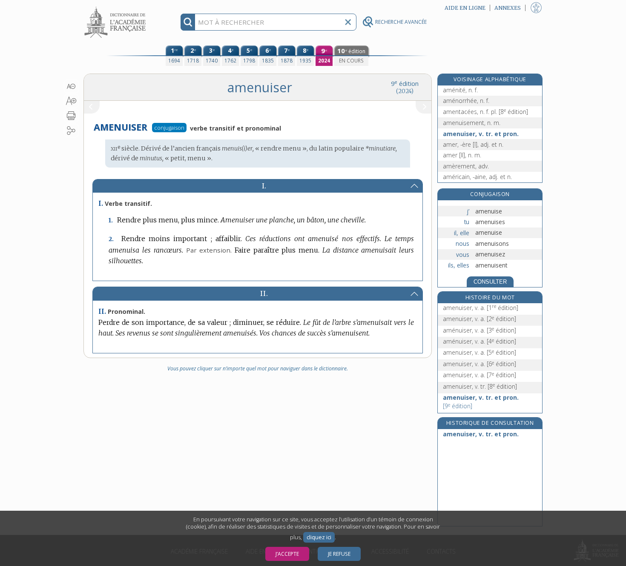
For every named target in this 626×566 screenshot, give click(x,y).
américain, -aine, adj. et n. (477, 177)
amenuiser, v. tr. (480, 386)
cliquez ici (319, 537)
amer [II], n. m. (462, 155)
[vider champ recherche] (347, 22)
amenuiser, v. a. (480, 308)
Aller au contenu (116, 7)
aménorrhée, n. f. (466, 101)
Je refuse (339, 553)
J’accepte (287, 553)
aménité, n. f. (460, 90)
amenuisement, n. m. (471, 123)
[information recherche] (188, 22)
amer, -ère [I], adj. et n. (473, 144)
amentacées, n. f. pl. (485, 112)
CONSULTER (490, 282)
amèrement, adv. (466, 166)
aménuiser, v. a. (479, 330)
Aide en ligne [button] (465, 8)
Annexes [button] (507, 8)
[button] (71, 86)
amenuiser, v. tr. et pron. (481, 134)
